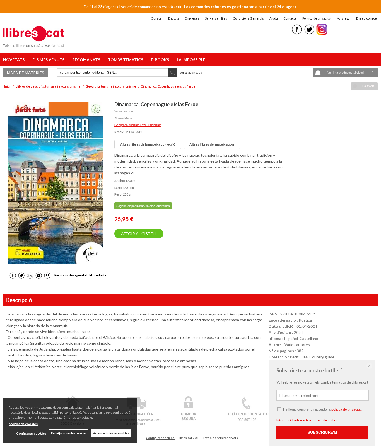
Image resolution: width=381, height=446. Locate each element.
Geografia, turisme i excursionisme (137, 125)
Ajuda (273, 18)
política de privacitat (346, 409)
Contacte (290, 18)
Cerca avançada (190, 72)
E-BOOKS (161, 59)
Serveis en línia (216, 18)
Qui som (157, 18)
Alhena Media (123, 118)
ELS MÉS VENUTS (49, 59)
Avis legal (344, 18)
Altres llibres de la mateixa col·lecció (147, 144)
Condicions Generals (248, 18)
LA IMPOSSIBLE (191, 59)
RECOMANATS (87, 59)
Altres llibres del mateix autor (212, 144)
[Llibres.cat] (33, 43)
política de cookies (23, 424)
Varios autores (124, 111)
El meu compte (366, 18)
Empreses (192, 18)
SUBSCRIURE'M (322, 432)
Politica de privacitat (316, 18)
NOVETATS (14, 59)
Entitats (173, 18)
